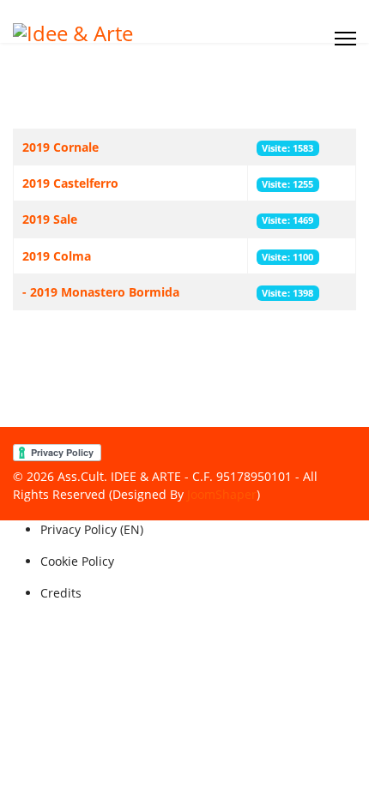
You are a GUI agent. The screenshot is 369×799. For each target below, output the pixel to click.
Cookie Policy (77, 561)
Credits (61, 593)
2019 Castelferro (70, 183)
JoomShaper (222, 494)
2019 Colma (56, 256)
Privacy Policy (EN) (91, 529)
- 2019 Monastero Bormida (100, 292)
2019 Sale (49, 219)
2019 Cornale (60, 147)
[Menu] (345, 38)
